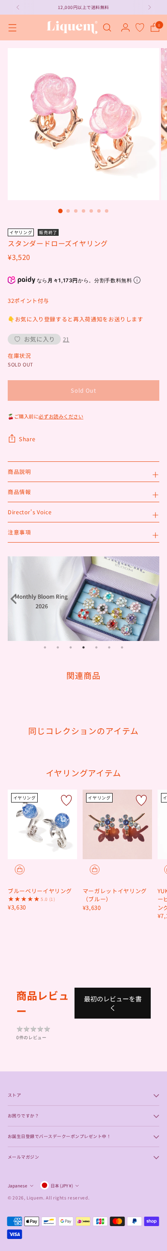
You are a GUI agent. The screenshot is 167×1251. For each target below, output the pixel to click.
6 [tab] (109, 647)
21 (66, 339)
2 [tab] (58, 647)
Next (150, 599)
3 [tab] (70, 647)
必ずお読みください (61, 416)
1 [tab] (45, 647)
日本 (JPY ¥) (62, 1185)
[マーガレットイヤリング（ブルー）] (117, 824)
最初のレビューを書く (113, 1003)
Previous (16, 599)
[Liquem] (72, 27)
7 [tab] (122, 647)
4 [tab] (83, 647)
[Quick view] (20, 869)
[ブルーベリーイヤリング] (42, 824)
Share (27, 439)
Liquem (35, 1197)
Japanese (17, 1185)
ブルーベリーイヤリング (40, 891)
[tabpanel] (83, 598)
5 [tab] (96, 647)
